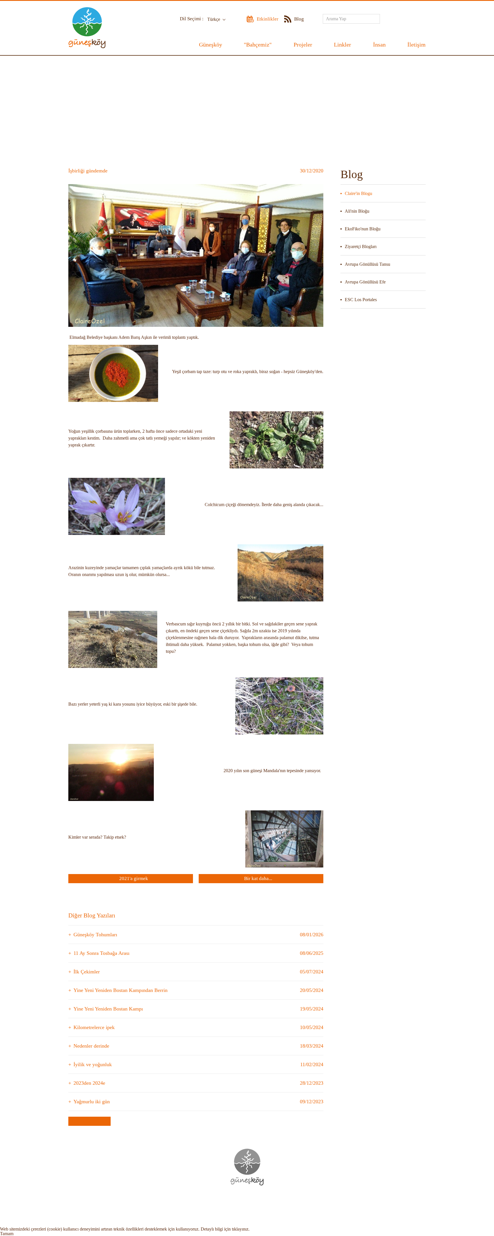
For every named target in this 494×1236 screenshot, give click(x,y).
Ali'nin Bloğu (357, 211)
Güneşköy (210, 44)
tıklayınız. (241, 1229)
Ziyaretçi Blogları (361, 246)
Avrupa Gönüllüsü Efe (365, 281)
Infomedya (259, 1202)
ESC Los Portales (361, 299)
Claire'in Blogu (358, 193)
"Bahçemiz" (258, 44)
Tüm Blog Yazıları (89, 1121)
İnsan (379, 44)
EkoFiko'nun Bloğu (363, 228)
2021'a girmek (133, 878)
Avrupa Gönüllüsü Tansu (367, 264)
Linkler (342, 44)
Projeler (303, 44)
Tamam (6, 1233)
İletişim (416, 44)
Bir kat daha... (258, 878)
